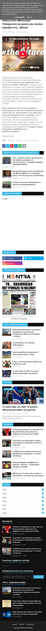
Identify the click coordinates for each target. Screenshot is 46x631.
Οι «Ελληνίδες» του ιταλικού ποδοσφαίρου (24, 344)
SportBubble (29, 628)
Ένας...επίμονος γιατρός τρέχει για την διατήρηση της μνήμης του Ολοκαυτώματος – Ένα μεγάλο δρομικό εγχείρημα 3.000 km (28, 161)
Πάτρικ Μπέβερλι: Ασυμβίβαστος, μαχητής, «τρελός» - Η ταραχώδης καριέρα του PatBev (26, 464)
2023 (23, 501)
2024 (23, 497)
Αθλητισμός (11, 140)
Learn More (20, 17)
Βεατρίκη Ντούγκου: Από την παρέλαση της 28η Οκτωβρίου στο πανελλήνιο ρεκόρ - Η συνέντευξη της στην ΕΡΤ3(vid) (28, 173)
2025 (23, 494)
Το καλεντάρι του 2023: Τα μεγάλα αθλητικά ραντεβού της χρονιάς (25, 372)
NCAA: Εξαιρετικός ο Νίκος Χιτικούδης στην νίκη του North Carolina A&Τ (27, 613)
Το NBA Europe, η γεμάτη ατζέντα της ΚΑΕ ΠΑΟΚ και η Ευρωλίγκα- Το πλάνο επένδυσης (27, 453)
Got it (29, 17)
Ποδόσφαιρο (33, 140)
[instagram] (12, 263)
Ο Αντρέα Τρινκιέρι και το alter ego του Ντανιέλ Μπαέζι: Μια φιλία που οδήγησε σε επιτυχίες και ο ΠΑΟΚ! (28, 432)
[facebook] (12, 258)
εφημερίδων (24, 319)
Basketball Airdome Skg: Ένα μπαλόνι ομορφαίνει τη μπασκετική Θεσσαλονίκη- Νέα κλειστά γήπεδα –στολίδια (27, 333)
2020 (23, 513)
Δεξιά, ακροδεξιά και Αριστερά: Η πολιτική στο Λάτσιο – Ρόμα (25, 353)
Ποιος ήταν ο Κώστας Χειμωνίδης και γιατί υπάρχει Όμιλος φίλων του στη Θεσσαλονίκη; (27, 603)
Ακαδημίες (19, 140)
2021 (23, 509)
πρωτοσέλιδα (15, 319)
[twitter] (34, 258)
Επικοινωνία (30, 624)
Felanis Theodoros (10, 32)
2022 (23, 505)
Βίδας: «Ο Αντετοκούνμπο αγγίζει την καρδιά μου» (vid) (27, 363)
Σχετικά (21, 624)
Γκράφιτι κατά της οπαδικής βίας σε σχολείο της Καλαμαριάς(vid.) (27, 183)
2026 (23, 490)
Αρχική (15, 624)
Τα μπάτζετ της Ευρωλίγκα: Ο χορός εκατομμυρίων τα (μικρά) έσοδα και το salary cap (27, 443)
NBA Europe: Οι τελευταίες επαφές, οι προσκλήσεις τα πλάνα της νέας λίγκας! (28, 474)
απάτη (26, 140)
